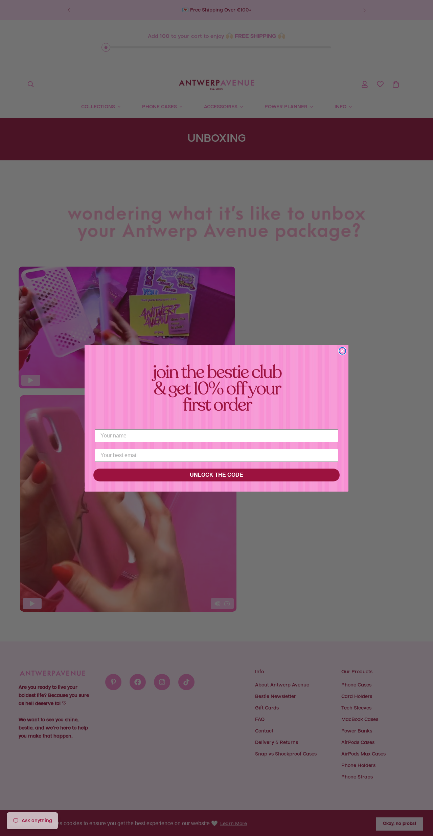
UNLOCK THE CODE (216, 475)
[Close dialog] (342, 350)
